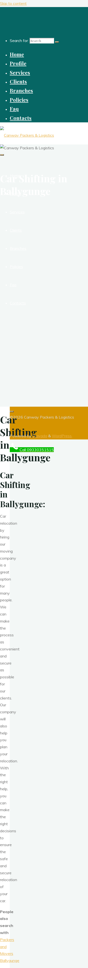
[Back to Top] (12, 411)
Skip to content (13, 3)
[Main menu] (2, 155)
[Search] (57, 42)
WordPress (62, 435)
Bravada (39, 435)
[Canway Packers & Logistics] (27, 135)
